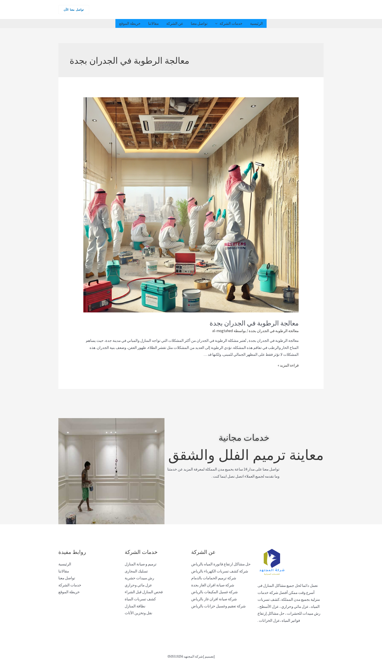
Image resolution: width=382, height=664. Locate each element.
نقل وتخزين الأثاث (138, 612)
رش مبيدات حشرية (139, 578)
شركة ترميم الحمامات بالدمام (213, 578)
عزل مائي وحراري (138, 585)
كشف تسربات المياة (140, 599)
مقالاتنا (153, 23)
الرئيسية (256, 23)
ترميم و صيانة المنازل (141, 564)
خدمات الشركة (231, 23)
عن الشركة (174, 23)
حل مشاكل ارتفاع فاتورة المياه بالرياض (221, 564)
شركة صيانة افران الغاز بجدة (212, 585)
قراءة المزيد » (288, 365)
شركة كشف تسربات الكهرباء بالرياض (219, 571)
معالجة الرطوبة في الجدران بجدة (254, 322)
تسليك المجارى (136, 571)
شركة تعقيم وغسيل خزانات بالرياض (218, 606)
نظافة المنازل (135, 606)
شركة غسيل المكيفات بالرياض (214, 591)
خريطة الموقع (130, 23)
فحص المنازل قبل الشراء (144, 591)
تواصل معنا (199, 23)
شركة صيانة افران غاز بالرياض (214, 599)
